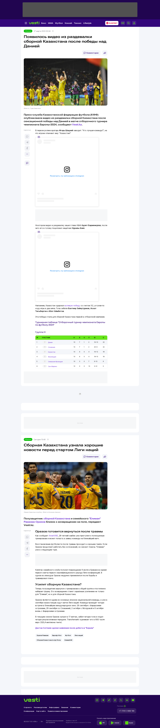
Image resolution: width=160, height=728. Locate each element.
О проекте (28, 707)
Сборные (28, 31)
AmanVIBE (53, 535)
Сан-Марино (52, 366)
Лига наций (79, 635)
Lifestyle (87, 23)
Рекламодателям (40, 707)
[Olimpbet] (111, 23)
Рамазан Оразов (34, 521)
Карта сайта (40, 711)
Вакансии (64, 707)
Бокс (43, 23)
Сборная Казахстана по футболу (49, 640)
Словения (51, 347)
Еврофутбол (56, 635)
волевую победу (72, 305)
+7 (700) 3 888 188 (126, 711)
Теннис (77, 23)
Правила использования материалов (54, 721)
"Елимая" (95, 518)
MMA (50, 23)
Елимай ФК (68, 640)
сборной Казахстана (56, 518)
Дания (50, 342)
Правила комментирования (58, 711)
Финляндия (52, 357)
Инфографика (54, 707)
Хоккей (68, 23)
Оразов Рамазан (42, 635)
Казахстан (51, 352)
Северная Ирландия (55, 361)
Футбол (59, 23)
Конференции (29, 711)
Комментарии (92, 53)
